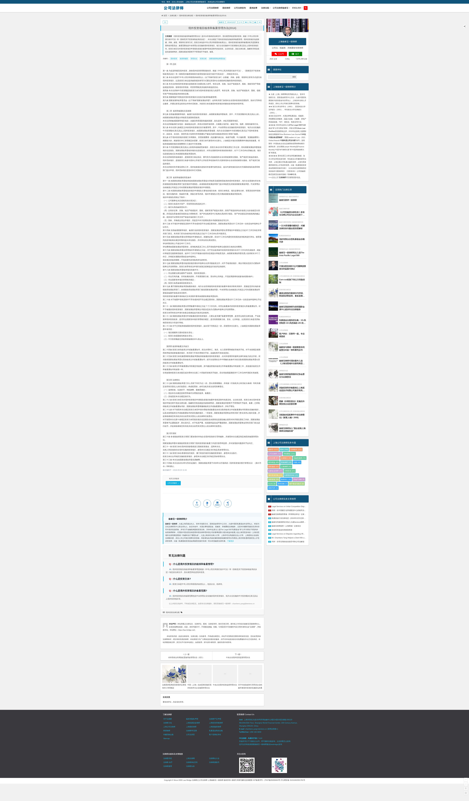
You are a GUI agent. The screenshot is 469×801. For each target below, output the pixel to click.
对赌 (297, 462)
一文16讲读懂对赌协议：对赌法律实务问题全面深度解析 (292, 227)
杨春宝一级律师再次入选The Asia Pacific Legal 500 (291, 254)
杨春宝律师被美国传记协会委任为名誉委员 (292, 375)
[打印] (255, 22)
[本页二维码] (466, 793)
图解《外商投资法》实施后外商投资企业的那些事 (292, 402)
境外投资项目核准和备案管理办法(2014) (212, 28)
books (272, 484)
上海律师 (286, 467)
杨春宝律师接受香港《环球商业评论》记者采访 (290, 514)
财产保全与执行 (296, 484)
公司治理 (273, 458)
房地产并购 (298, 479)
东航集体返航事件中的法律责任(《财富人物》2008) (292, 416)
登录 (181, 702)
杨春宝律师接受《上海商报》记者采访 (286, 526)
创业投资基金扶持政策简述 (282, 530)
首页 (165, 15)
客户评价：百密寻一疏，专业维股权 (292, 335)
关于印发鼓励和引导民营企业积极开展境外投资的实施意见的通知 (250, 688)
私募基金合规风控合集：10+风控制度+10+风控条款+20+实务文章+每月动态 (292, 321)
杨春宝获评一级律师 (288, 200)
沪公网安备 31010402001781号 (293, 780)
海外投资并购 (275, 475)
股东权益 (273, 462)
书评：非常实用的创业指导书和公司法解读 (288, 542)
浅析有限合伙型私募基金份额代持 (292, 240)
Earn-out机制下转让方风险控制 (292, 281)
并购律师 (286, 462)
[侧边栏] (260, 22)
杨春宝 (221, 22)
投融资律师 (299, 458)
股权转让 (286, 479)
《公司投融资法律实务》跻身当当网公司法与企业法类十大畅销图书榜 (292, 213)
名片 (297, 54)
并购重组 (289, 454)
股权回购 (282, 484)
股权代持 (273, 488)
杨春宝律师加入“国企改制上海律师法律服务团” (292, 429)
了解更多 (230, 541)
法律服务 (296, 449)
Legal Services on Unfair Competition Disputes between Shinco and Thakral (301, 506)
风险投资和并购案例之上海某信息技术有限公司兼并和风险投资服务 (292, 389)
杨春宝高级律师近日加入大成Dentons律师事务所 (290, 522)
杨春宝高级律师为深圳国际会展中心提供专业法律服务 (292, 308)
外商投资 (289, 471)
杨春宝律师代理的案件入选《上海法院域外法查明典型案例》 (292, 362)
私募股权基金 (291, 475)
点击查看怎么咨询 (283, 741)
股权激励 (273, 467)
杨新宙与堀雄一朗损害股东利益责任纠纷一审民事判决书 (292, 348)
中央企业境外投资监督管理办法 (225, 685)
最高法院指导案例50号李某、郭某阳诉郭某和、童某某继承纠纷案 (292, 294)
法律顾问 (286, 458)
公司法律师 (275, 454)
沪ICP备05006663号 (272, 780)
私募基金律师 (275, 471)
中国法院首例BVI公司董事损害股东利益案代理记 (292, 267)
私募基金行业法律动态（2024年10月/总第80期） (290, 518)
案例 (284, 449)
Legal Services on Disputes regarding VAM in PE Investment (295, 534)
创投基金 (273, 479)
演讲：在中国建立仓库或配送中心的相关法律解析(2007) (293, 510)
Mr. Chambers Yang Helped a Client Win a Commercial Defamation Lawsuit (301, 538)
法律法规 (173, 15)
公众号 (281, 54)
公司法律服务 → (173, 483)
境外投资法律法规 (186, 15)
